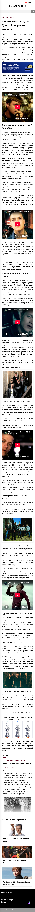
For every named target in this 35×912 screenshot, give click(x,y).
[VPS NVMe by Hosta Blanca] (17, 67)
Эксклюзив (13, 17)
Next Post (6, 756)
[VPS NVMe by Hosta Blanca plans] (17, 729)
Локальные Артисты (14, 760)
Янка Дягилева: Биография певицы (17, 763)
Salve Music (17, 6)
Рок (6, 17)
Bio (3, 17)
